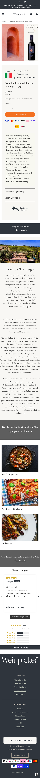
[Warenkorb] (37, 14)
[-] (5, 108)
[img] (11, 578)
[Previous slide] (1, 596)
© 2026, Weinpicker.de (17, 772)
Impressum (20, 726)
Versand (29, 746)
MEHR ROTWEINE (12, 198)
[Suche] (31, 14)
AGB (20, 723)
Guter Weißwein (20, 687)
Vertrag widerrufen (20, 740)
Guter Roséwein (20, 683)
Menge (8, 104)
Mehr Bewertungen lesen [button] (20, 617)
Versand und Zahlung (20, 712)
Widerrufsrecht (20, 719)
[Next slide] (38, 596)
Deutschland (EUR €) (19, 755)
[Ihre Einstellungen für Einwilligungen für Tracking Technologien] (36, 774)
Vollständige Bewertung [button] (15, 607)
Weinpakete (20, 694)
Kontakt (20, 708)
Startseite (4, 21)
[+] (12, 108)
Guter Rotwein (20, 680)
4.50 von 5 (25, 625)
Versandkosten (26, 98)
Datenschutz (20, 716)
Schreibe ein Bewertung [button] (20, 647)
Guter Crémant (20, 690)
